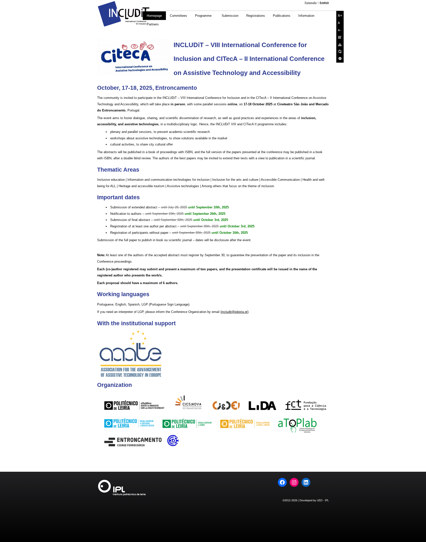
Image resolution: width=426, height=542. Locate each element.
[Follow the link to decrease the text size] (340, 30)
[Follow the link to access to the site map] (340, 44)
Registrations (255, 16)
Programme (203, 16)
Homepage (154, 16)
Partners (153, 24)
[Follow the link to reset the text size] (340, 22)
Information (306, 16)
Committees (178, 16)
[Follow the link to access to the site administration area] (340, 58)
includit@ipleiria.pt (234, 312)
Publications (281, 16)
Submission (230, 16)
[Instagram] (294, 482)
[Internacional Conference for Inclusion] (123, 26)
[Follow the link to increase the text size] (340, 15)
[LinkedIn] (306, 482)
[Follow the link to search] (340, 51)
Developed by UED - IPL (314, 500)
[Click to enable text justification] (340, 37)
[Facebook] (282, 482)
